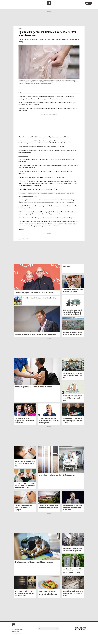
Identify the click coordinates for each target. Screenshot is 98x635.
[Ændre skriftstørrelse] (19, 86)
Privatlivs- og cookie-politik (17, 629)
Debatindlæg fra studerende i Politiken (28, 196)
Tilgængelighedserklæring (17, 632)
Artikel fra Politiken (23, 156)
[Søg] (57, 628)
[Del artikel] (22, 86)
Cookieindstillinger (15, 631)
